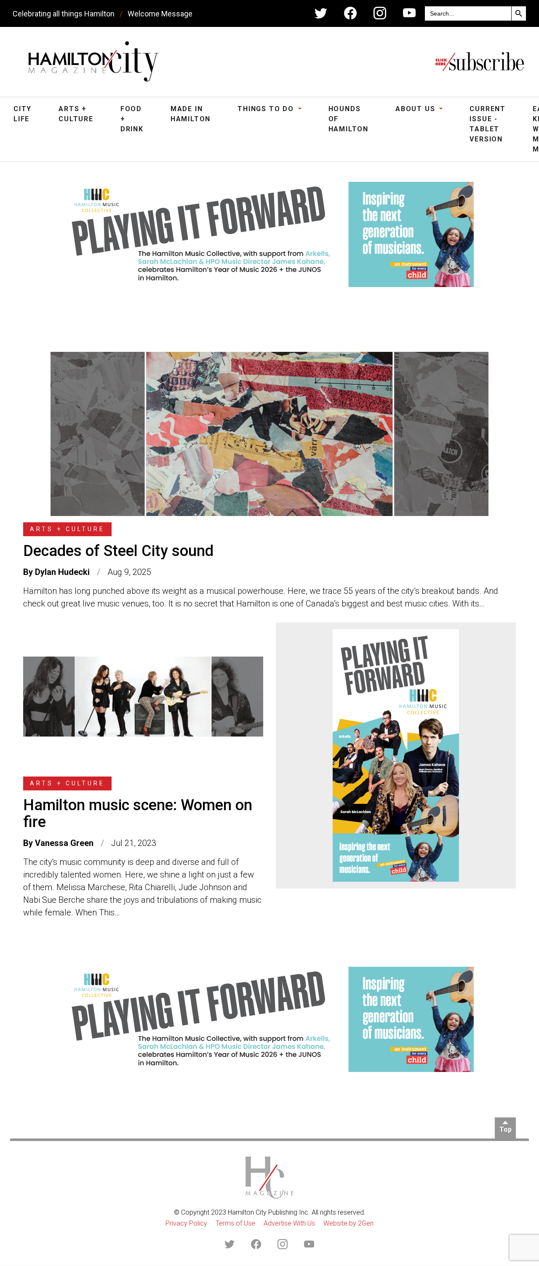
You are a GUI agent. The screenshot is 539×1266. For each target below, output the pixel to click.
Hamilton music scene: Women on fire (137, 813)
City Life (22, 114)
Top (505, 1129)
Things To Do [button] (266, 109)
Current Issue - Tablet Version (488, 124)
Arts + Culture (76, 114)
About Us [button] (416, 109)
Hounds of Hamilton (348, 119)
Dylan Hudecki (62, 572)
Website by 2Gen (348, 1223)
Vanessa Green (64, 843)
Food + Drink (132, 119)
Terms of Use (235, 1223)
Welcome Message (160, 13)
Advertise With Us (289, 1223)
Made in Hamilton (191, 114)
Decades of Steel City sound (118, 551)
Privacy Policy (186, 1223)
